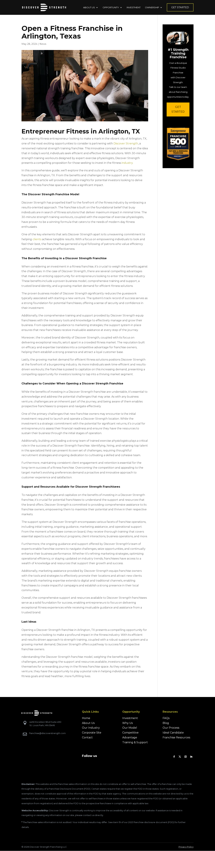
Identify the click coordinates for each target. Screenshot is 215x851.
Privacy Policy (186, 846)
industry (127, 162)
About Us (88, 723)
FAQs (166, 718)
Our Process (171, 727)
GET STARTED (178, 109)
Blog (166, 723)
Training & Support (135, 742)
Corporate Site (91, 732)
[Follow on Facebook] (174, 757)
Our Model (129, 727)
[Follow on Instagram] (185, 757)
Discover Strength (126, 143)
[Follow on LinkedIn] (191, 757)
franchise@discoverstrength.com (47, 733)
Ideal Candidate (173, 732)
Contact (87, 737)
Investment (130, 718)
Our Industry (91, 727)
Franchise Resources (176, 737)
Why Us (127, 723)
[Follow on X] (180, 757)
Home (86, 718)
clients (37, 239)
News (42, 43)
